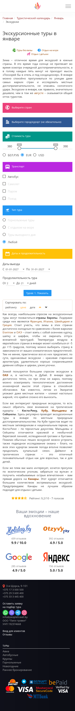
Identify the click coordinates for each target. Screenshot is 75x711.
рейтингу (11, 307)
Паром (12, 191)
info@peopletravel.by (15, 617)
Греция (7, 325)
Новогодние (10, 666)
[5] (25, 498)
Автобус (13, 177)
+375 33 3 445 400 (13, 596)
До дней (26, 283)
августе (38, 93)
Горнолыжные (12, 662)
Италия (48, 321)
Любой (12, 242)
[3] (19, 498)
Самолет (13, 184)
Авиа (6, 651)
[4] (22, 498)
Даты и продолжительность (28, 253)
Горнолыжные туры (21, 220)
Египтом (8, 332)
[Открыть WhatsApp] (5, 612)
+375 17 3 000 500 (13, 589)
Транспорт (18, 166)
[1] (12, 498)
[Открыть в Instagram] (24, 612)
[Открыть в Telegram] (18, 612)
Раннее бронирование (17, 670)
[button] (68, 6)
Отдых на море (50, 50)
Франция (36, 321)
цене (23, 307)
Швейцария (62, 321)
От (4, 283)
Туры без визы (24, 50)
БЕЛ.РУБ (13, 155)
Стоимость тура (21, 136)
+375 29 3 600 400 (13, 593)
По (28, 269)
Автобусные (10, 655)
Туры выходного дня (22, 235)
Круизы (7, 658)
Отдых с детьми (39, 54)
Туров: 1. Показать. (37, 293)
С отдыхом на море (21, 227)
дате (32, 307)
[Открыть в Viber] (11, 612)
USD (41, 155)
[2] (15, 498)
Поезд (12, 199)
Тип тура (17, 210)
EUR (28, 155)
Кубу (44, 410)
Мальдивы (59, 410)
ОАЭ (19, 332)
